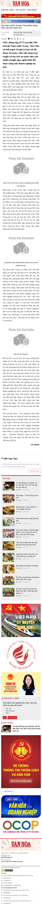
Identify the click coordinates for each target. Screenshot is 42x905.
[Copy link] (15, 39)
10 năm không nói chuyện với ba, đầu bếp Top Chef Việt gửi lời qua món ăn (26, 484)
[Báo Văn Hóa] (21, 844)
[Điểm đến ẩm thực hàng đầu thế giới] (8, 521)
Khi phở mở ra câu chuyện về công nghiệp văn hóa (26, 508)
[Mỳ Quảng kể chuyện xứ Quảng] (8, 569)
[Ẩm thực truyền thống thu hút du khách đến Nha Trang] (8, 580)
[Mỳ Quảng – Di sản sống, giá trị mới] (8, 498)
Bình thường (10, 711)
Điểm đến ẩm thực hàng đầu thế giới (27, 519)
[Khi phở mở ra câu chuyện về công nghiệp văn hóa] (8, 510)
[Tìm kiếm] (37, 3)
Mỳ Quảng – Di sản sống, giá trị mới (27, 496)
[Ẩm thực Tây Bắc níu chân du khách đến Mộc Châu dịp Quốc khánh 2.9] (8, 592)
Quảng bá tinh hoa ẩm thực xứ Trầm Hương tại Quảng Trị (26, 555)
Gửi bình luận (34, 471)
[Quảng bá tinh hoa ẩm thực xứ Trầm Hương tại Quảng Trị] (8, 557)
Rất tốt (8, 709)
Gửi (5, 717)
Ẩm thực (18, 489)
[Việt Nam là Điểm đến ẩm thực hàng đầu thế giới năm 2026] (8, 545)
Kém (7, 713)
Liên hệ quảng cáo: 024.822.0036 (11, 885)
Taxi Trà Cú (7, 791)
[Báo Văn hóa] (21, 3)
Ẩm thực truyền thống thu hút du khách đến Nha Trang (27, 578)
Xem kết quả (12, 717)
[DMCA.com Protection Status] (7, 870)
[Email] (12, 39)
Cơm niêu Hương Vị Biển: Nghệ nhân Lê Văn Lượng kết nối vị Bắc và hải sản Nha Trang (27, 532)
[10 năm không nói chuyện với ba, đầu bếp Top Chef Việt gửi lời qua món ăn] (8, 486)
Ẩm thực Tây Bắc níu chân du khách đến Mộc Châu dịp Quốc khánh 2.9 (27, 590)
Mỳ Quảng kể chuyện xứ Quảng (27, 565)
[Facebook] (9, 39)
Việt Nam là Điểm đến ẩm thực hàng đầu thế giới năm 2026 (27, 543)
